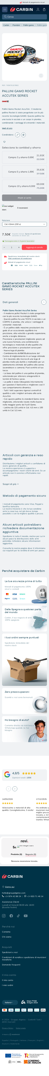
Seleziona (6, 220)
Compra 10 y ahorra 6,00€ (21, 186)
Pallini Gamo (28, 25)
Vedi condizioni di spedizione (20, 258)
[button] (24, 16)
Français (31, 1040)
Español (5, 1040)
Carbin (6, 25)
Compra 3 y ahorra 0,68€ (21, 157)
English (40, 1040)
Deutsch (5, 1044)
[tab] (16, 854)
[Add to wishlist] (4, 142)
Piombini (16, 25)
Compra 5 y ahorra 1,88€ (21, 171)
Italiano (23, 1040)
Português (14, 1040)
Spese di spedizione (33, 234)
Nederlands (15, 1044)
